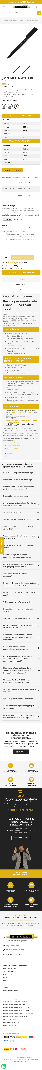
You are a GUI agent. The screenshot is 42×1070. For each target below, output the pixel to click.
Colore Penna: (7, 182)
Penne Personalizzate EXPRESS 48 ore (16, 1007)
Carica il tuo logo (8, 206)
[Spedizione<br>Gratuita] (10, 885)
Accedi (5, 987)
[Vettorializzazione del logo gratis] (10, 900)
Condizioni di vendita (10, 968)
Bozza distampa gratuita (31, 770)
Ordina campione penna (31, 905)
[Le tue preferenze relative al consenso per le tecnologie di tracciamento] (2, 545)
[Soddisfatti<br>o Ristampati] (31, 779)
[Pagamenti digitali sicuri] (31, 885)
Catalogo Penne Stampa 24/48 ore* (15, 1002)
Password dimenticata (10, 990)
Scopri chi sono (21, 838)
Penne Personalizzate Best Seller (14, 1004)
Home (6, 20)
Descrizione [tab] (21, 279)
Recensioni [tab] (21, 289)
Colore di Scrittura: (9, 188)
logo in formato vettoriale (21, 412)
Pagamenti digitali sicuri (31, 890)
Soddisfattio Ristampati (31, 784)
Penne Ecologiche (14, 448)
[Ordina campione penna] (31, 900)
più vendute (11, 456)
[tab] (21, 473)
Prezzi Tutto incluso (10, 784)
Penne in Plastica (13, 446)
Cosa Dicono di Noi (9, 1025)
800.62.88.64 (21, 874)
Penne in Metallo (13, 20)
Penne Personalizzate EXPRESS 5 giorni (16, 1010)
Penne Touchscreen (14, 451)
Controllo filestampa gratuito (10, 770)
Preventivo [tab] (20, 284)
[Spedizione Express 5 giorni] (5, 108)
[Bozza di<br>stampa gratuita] (31, 765)
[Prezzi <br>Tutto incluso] (10, 779)
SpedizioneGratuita (10, 890)
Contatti (6, 980)
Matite (9, 453)
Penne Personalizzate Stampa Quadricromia (18, 1013)
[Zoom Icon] (21, 44)
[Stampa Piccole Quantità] (11, 108)
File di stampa (8, 974)
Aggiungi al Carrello (24, 258)
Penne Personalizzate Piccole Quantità (16, 1016)
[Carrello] (40, 7)
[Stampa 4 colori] (17, 108)
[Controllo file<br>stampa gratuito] (10, 765)
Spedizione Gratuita (10, 971)
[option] (21, 44)
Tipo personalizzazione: (10, 195)
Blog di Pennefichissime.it (11, 1022)
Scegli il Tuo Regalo (9, 1019)
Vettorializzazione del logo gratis (10, 905)
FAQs (5, 977)
